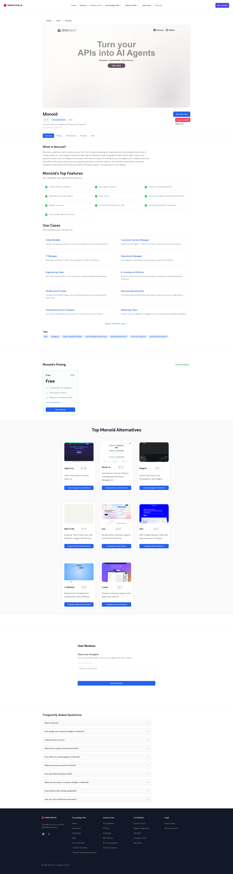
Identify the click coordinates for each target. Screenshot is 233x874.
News (74, 823)
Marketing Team (129, 309)
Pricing (59, 136)
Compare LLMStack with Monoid (79, 604)
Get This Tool (181, 114)
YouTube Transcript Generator (84, 852)
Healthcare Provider (56, 291)
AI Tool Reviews (78, 843)
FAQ (92, 136)
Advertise (146, 5)
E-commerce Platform (132, 272)
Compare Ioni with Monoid (116, 546)
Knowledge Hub (112, 5)
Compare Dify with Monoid (154, 546)
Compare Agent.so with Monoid (78, 488)
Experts (83, 5)
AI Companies (108, 823)
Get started (222, 5)
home (49, 21)
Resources (76, 828)
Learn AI (158, 5)
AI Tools (106, 828)
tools (58, 21)
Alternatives (71, 136)
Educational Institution (132, 291)
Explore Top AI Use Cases (115, 324)
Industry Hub (130, 5)
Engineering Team (55, 272)
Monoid (50, 114)
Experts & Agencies (141, 828)
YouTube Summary (80, 848)
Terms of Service (171, 828)
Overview (48, 136)
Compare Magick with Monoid (154, 488)
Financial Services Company (60, 309)
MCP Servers (108, 838)
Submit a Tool (96, 5)
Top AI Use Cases (110, 848)
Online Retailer (53, 240)
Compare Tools (140, 838)
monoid (68, 21)
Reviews (83, 136)
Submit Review (116, 683)
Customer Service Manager (135, 240)
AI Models (107, 833)
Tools (73, 5)
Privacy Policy (169, 823)
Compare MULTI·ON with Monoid (79, 546)
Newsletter (76, 833)
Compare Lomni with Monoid (116, 604)
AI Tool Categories (110, 843)
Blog (74, 838)
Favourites (138, 843)
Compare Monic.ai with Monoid (116, 488)
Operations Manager (131, 256)
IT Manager (51, 256)
